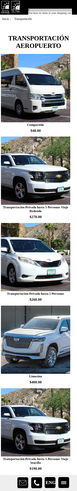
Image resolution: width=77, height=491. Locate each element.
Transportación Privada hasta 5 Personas (35, 293)
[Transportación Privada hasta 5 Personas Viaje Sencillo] (35, 455)
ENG (51, 482)
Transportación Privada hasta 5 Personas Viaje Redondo (35, 209)
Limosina (35, 376)
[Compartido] (35, 121)
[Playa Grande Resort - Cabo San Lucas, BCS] (38, 7)
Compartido (35, 125)
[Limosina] (35, 373)
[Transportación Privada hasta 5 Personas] (35, 290)
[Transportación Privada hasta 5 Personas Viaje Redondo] (35, 203)
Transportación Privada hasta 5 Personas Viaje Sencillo (35, 461)
